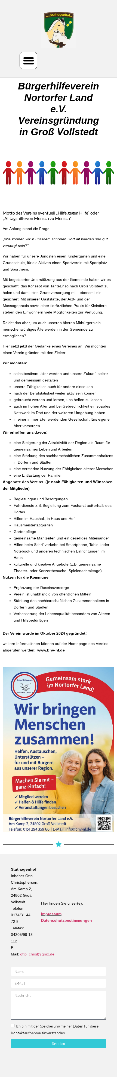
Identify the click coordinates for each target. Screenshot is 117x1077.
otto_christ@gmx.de (37, 954)
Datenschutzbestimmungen (66, 920)
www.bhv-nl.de (51, 650)
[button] (28, 60)
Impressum (51, 914)
